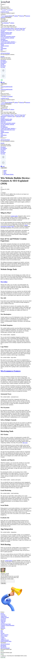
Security (2, 633)
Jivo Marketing (5, 22)
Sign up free (3, 83)
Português (10, 86)
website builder (14, 216)
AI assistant (10, 9)
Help (2, 47)
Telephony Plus (11, 29)
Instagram (27, 15)
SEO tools (25, 442)
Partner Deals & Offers (6, 641)
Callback (12, 22)
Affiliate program (5, 45)
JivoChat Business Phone (8, 28)
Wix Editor (4, 282)
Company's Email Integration (7, 625)
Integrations (3, 645)
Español (6, 86)
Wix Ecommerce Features (11, 371)
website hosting (8, 560)
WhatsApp (21, 15)
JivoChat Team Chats (20, 28)
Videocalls (18, 29)
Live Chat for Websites (7, 15)
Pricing (2, 44)
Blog (2, 49)
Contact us (3, 638)
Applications (4, 48)
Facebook (3, 614)
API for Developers (5, 644)
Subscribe (3, 583)
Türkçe (2, 86)
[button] (16, 4)
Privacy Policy (4, 636)
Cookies (2, 637)
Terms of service (4, 634)
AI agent (4, 9)
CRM (23, 29)
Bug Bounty (3, 646)
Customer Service (5, 11)
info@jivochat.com (5, 648)
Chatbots (16, 15)
